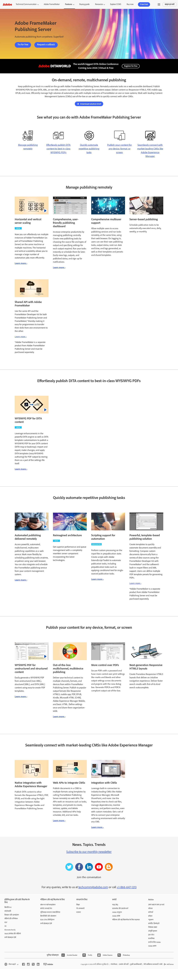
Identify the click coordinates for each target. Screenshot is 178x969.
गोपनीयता (114, 964)
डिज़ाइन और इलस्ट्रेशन (11, 915)
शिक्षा (78, 904)
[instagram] (28, 964)
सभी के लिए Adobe (154, 942)
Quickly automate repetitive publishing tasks (89, 149)
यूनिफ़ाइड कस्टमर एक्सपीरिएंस (50, 912)
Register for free (130, 66)
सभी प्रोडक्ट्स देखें (10, 937)
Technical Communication (26, 4)
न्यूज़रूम (150, 919)
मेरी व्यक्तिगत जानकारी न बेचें (153, 964)
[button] (159, 4)
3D (5, 926)
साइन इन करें (169, 4)
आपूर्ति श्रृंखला (152, 931)
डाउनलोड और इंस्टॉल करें (120, 908)
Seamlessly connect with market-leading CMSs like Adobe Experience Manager (150, 150)
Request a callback (46, 45)
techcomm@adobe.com (93, 887)
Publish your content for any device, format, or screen (119, 149)
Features (68, 4)
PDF (5, 922)
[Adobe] (7, 4)
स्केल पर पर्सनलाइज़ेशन (47, 904)
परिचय (150, 908)
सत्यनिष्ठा (151, 938)
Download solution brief (90, 104)
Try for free (23, 45)
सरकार (78, 912)
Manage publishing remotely (28, 147)
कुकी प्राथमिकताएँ (136, 964)
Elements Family (10, 930)
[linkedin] (38, 964)
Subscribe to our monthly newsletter (89, 851)
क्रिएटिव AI (7, 907)
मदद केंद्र (115, 904)
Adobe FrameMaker (52, 4)
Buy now (130, 4)
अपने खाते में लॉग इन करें (156, 904)
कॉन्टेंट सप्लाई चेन (46, 908)
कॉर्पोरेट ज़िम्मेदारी (153, 923)
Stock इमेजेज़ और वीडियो (12, 933)
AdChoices (170, 964)
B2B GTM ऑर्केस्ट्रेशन (47, 919)
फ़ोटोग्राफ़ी (7, 911)
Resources (99, 4)
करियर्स (150, 912)
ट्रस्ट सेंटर (151, 934)
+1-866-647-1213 (127, 887)
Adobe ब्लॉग (152, 946)
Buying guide (84, 4)
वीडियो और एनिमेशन (11, 918)
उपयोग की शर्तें (123, 964)
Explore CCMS (115, 4)
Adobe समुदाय (117, 912)
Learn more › (21, 263)
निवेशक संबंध (152, 927)
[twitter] (33, 964)
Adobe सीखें (116, 916)
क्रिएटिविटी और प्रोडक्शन (48, 916)
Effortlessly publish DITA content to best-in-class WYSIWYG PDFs (58, 149)
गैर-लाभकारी (80, 908)
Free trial (144, 4)
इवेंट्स (150, 916)
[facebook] (23, 964)
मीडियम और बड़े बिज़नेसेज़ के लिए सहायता (126, 919)
